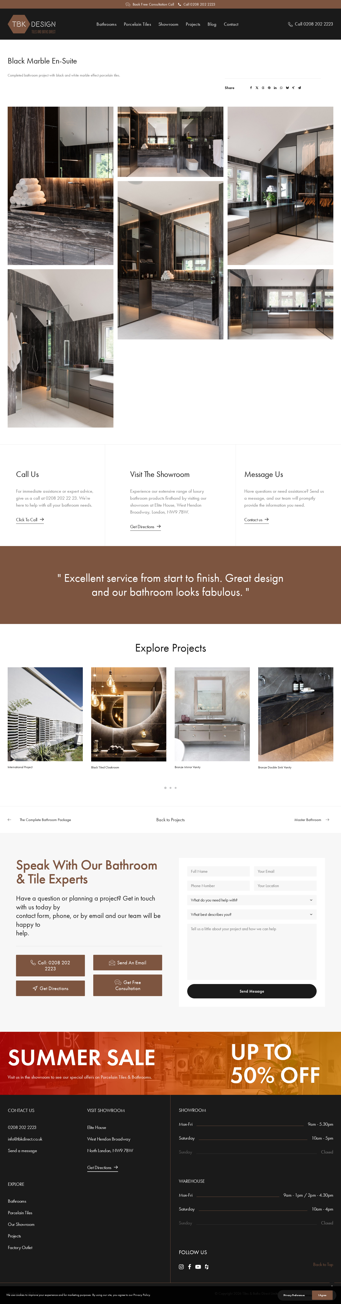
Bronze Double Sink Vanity (274, 767)
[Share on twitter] (257, 88)
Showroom (168, 24)
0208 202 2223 (22, 1127)
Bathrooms (106, 24)
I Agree (322, 1295)
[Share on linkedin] (275, 88)
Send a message (22, 1150)
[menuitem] (150, 4)
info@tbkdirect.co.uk (25, 1139)
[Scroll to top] (332, 1285)
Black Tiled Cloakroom (105, 767)
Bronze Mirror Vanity (187, 767)
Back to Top (323, 1264)
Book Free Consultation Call (153, 4)
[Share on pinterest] (269, 88)
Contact (231, 24)
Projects (193, 24)
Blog (212, 24)
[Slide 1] (165, 788)
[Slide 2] (170, 788)
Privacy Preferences (294, 1295)
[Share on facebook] (251, 88)
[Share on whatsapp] (281, 88)
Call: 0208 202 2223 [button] (54, 966)
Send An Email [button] (131, 963)
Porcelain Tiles (137, 24)
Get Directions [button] (54, 988)
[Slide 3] (175, 788)
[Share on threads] (263, 88)
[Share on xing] (293, 88)
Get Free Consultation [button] (128, 985)
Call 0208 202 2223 (199, 4)
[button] (60, 186)
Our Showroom (21, 1224)
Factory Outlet (20, 1247)
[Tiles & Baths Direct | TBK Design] (31, 24)
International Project (20, 767)
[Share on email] (299, 88)
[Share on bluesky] (287, 88)
